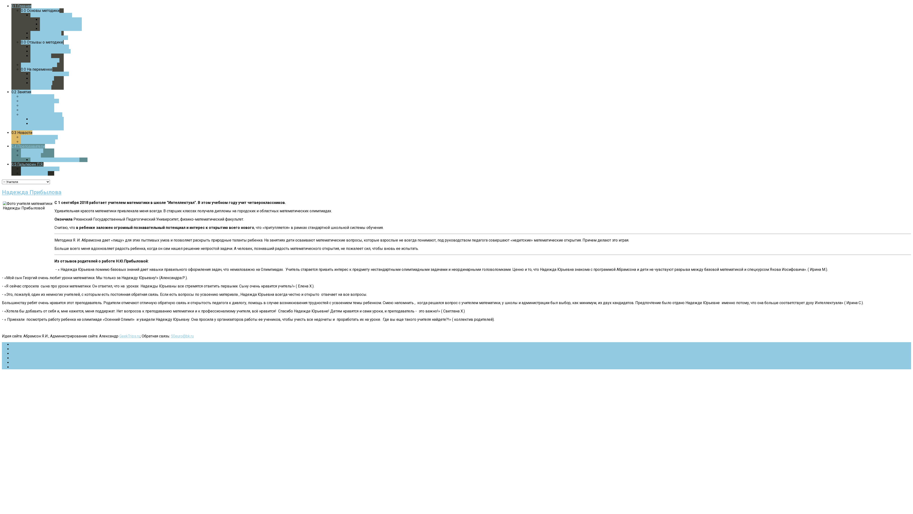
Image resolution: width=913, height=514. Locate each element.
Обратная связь (25, 358)
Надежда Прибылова (31, 192)
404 (14, 367)
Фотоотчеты (22, 349)
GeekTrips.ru (129, 336)
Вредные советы (26, 344)
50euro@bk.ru (182, 336)
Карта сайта (21, 362)
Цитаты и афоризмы (29, 353)
